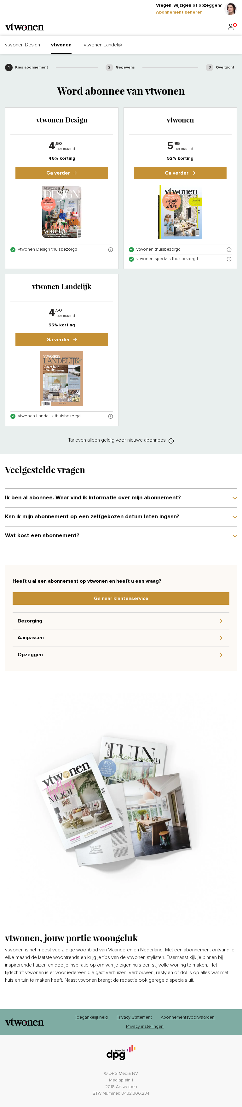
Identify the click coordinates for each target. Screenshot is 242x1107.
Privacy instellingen (145, 1026)
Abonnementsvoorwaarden (188, 1017)
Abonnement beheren (179, 12)
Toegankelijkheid (91, 1017)
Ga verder (58, 173)
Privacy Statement (134, 1017)
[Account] (232, 27)
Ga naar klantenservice (121, 598)
